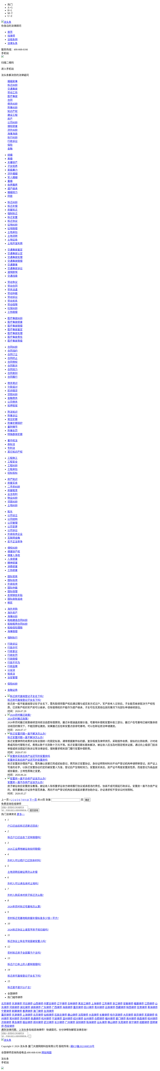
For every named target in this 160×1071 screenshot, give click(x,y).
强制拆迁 (13, 213)
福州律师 (110, 1018)
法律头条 (13, 43)
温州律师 (67, 1018)
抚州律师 (153, 1018)
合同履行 (13, 377)
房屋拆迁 (13, 209)
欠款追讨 (13, 387)
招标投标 (13, 473)
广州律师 (70, 1022)
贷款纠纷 (13, 394)
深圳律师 (81, 1022)
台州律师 (89, 1018)
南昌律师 (142, 1018)
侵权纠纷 (13, 547)
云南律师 (110, 1007)
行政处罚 (13, 655)
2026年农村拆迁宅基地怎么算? (24, 906)
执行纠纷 (13, 137)
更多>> (21, 814)
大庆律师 (128, 1014)
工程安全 (13, 461)
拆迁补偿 (13, 206)
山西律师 (38, 1003)
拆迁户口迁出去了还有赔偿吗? (24, 837)
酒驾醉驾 (13, 272)
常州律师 (14, 1018)
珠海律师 (91, 1022)
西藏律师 (121, 1007)
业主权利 (13, 494)
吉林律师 (73, 1003)
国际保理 (13, 591)
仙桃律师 (49, 1014)
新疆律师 (17, 1011)
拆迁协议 (13, 221)
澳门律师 (38, 1011)
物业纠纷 (13, 498)
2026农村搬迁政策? (18, 718)
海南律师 (67, 1007)
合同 (10, 100)
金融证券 (13, 690)
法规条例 (13, 39)
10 (27, 799)
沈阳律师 (83, 1014)
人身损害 (13, 559)
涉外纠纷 (13, 130)
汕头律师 (102, 1022)
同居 (10, 196)
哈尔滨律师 (116, 1014)
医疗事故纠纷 (15, 318)
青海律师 (153, 1007)
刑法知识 (13, 412)
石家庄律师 (60, 1014)
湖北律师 (25, 1007)
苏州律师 (25, 1018)
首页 (10, 32)
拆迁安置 (13, 217)
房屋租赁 (13, 490)
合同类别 (13, 373)
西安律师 (9, 1026)
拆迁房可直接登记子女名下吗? (24, 700)
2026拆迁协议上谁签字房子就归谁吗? (28, 929)
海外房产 (13, 612)
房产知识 (13, 479)
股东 (10, 511)
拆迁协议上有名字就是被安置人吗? (27, 941)
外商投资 (13, 584)
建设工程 (13, 115)
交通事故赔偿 (15, 261)
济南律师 (6, 1022)
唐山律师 (73, 1014)
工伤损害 (13, 570)
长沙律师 (59, 1022)
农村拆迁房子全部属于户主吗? (24, 952)
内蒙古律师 (50, 1003)
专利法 (11, 448)
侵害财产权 (14, 551)
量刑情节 (13, 426)
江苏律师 (107, 1003)
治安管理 (13, 677)
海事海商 (13, 133)
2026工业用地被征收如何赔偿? (24, 849)
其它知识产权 (15, 451)
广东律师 (46, 1007)
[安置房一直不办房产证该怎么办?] (27, 778)
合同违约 (13, 350)
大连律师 (94, 1014)
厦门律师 (121, 1018)
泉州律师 (131, 1018)
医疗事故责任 (15, 337)
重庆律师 (78, 1007)
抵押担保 (13, 405)
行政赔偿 (13, 659)
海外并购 (13, 609)
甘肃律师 (142, 1007)
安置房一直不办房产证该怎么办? (26, 782)
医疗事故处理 (15, 333)
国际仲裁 (13, 587)
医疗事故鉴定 (15, 329)
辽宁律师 (62, 1003)
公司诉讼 (13, 530)
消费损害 (13, 566)
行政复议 (13, 651)
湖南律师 (36, 1007)
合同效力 (13, 369)
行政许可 (13, 647)
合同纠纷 (13, 347)
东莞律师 (123, 1022)
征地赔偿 (13, 228)
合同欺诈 (13, 365)
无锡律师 (149, 1014)
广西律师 (57, 1007)
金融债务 (13, 398)
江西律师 (149, 1003)
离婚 (10, 158)
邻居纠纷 (13, 501)
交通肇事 (13, 264)
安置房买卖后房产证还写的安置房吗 (28, 760)
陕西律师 (131, 1007)
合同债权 (13, 362)
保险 (10, 145)
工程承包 (13, 469)
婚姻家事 (13, 81)
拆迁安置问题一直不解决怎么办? (26, 737)
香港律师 (27, 1011)
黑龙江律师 (84, 1003)
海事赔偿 (13, 631)
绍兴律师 (78, 1018)
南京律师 (139, 1014)
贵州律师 (99, 1007)
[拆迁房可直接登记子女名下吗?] (26, 696)
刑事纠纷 (13, 107)
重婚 (10, 181)
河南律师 (14, 1007)
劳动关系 (13, 301)
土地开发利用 (15, 243)
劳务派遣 (13, 289)
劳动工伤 (13, 92)
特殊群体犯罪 (15, 434)
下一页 (33, 799)
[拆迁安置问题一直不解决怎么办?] (27, 733)
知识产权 (13, 111)
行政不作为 (14, 662)
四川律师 (89, 1007)
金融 (10, 148)
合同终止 (13, 358)
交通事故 (13, 88)
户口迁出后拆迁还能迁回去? (23, 825)
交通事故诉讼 (15, 268)
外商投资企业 (15, 534)
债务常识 (13, 383)
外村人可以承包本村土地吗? (23, 883)
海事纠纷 (13, 616)
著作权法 (13, 440)
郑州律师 (38, 1022)
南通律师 (36, 1018)
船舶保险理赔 (15, 627)
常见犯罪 (13, 419)
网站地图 (47, 1052)
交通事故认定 (15, 253)
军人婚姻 (13, 177)
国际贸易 (13, 576)
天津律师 (17, 1003)
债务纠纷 (13, 103)
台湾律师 (49, 1011)
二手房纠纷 (14, 486)
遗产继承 (13, 188)
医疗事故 (13, 96)
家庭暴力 (13, 170)
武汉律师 (49, 1022)
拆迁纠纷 (13, 85)
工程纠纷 (13, 465)
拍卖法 (11, 673)
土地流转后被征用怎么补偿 (23, 872)
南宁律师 (134, 1022)
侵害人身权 (14, 555)
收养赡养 (13, 185)
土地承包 (13, 232)
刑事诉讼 (13, 415)
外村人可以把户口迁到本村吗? (24, 860)
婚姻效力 (13, 192)
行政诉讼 (13, 141)
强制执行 (13, 637)
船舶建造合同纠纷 (18, 620)
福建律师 (139, 1003)
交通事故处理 (15, 257)
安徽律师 (128, 1003)
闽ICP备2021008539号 (82, 1046)
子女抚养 (13, 166)
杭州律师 (46, 1018)
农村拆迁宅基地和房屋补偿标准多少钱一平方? (33, 918)
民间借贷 (13, 390)
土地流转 (13, 236)
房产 (10, 118)
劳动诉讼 (13, 297)
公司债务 (13, 402)
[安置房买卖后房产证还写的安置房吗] (29, 756)
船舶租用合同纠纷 (18, 624)
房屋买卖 (13, 483)
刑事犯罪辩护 (15, 423)
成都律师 (144, 1022)
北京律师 (6, 1003)
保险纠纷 (13, 683)
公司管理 (13, 523)
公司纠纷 (13, 122)
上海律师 (96, 1003)
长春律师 (104, 1014)
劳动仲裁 (13, 293)
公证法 (11, 670)
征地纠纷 (13, 224)
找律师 (11, 35)
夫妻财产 (13, 162)
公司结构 (13, 519)
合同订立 (13, 354)
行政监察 (13, 666)
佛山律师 (113, 1022)
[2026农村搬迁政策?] (19, 715)
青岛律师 (17, 1022)
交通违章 (13, 276)
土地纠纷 (13, 505)
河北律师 (27, 1003)
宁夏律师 (6, 1011)
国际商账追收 (15, 599)
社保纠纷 (13, 308)
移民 (10, 602)
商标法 (11, 444)
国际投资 (13, 580)
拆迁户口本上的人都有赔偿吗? (24, 964)
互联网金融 (14, 538)
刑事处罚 (13, 430)
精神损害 (13, 562)
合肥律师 (99, 1018)
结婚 (10, 155)
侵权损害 (13, 126)
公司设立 (13, 515)
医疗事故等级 (15, 340)
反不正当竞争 (15, 541)
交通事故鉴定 (15, 249)
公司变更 (13, 526)
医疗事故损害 (15, 322)
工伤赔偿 (13, 312)
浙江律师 (117, 1003)
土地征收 (13, 239)
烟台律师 (27, 1022)
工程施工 (13, 458)
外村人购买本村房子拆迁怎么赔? (26, 895)
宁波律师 (57, 1018)
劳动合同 (13, 286)
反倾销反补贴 (15, 595)
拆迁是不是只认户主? (19, 987)
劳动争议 (13, 282)
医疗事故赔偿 (15, 325)
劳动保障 (13, 304)
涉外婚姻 (13, 173)
